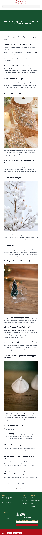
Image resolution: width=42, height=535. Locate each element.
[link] (16, 488)
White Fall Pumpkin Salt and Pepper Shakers (20, 415)
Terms (32, 503)
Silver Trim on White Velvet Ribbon (13, 330)
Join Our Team (33, 506)
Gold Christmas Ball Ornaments (16, 166)
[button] (2, 2)
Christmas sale (15, 37)
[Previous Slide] (1, 11)
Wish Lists (6, 517)
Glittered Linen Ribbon (10, 150)
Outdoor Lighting (25, 500)
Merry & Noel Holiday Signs (12, 345)
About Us (23, 504)
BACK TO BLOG (21, 19)
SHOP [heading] (23, 495)
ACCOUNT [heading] (6, 512)
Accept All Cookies (17, 533)
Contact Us (33, 504)
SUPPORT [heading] (33, 495)
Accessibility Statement (35, 508)
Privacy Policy (33, 501)
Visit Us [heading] (4, 495)
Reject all (9, 533)
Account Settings (7, 518)
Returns (32, 498)
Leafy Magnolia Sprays (21, 82)
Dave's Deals (24, 503)
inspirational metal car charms (13, 68)
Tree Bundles (24, 498)
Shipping (32, 497)
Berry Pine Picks (19, 250)
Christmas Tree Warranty (35, 500)
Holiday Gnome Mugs (11, 450)
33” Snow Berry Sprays (11, 234)
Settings (4, 533)
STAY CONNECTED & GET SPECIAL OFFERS (27, 520)
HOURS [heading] (4, 501)
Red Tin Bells (11, 433)
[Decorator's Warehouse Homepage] (27, 514)
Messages (6, 515)
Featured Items (24, 501)
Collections (24, 497)
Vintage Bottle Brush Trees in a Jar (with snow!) (20, 317)
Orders (5, 514)
